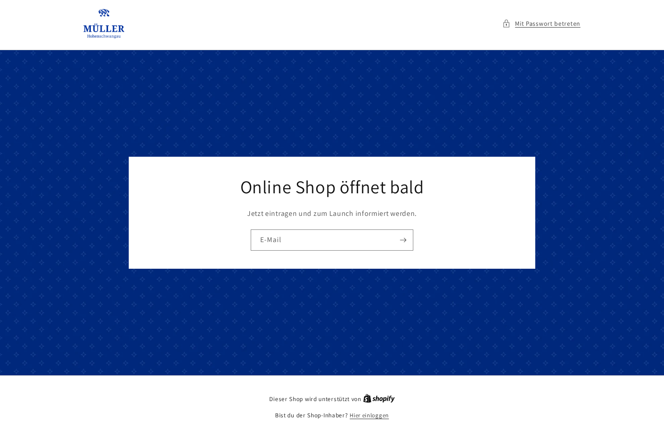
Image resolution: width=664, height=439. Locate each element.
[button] (541, 23)
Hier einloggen (369, 415)
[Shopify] (379, 399)
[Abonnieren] (403, 240)
